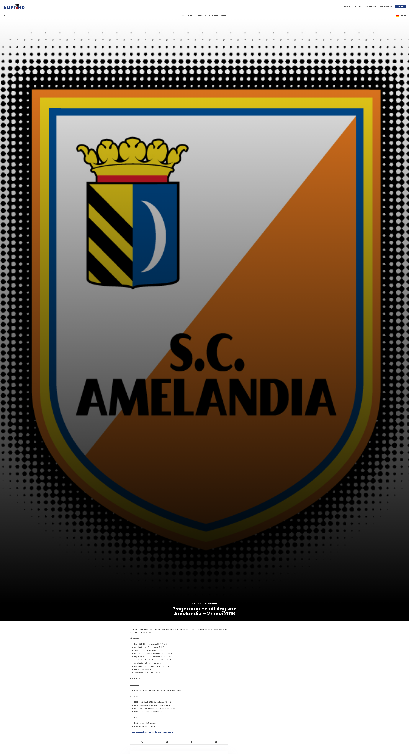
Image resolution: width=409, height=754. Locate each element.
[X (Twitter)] (405, 15)
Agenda (347, 6)
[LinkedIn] (216, 742)
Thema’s (201, 15)
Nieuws (190, 15)
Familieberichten (385, 6)
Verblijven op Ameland (217, 15)
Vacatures (357, 6)
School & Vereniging (209, 603)
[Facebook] (402, 15)
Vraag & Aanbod (370, 6)
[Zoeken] (4, 15)
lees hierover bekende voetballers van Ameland (152, 732)
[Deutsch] (397, 15)
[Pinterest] (191, 742)
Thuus (183, 15)
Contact (400, 6)
